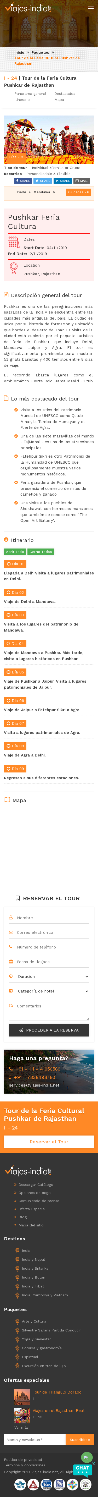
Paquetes (40, 52)
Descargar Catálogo (36, 1184)
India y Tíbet (33, 1286)
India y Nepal (33, 1259)
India (26, 1250)
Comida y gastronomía (42, 1348)
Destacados (64, 93)
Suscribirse (80, 1440)
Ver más (21, 1427)
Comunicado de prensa (39, 1201)
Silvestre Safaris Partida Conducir (51, 1330)
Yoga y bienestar (36, 1339)
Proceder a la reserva (52, 1030)
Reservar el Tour (49, 1141)
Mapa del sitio (31, 1225)
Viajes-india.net (44, 1472)
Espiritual (30, 1357)
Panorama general (30, 93)
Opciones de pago (35, 1193)
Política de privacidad (23, 1459)
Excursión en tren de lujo (44, 1366)
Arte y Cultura (34, 1321)
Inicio (19, 52)
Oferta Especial (32, 1209)
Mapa (59, 99)
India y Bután (33, 1277)
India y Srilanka (35, 1268)
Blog (23, 1217)
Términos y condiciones (24, 1465)
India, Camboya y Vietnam (45, 1295)
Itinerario (22, 99)
